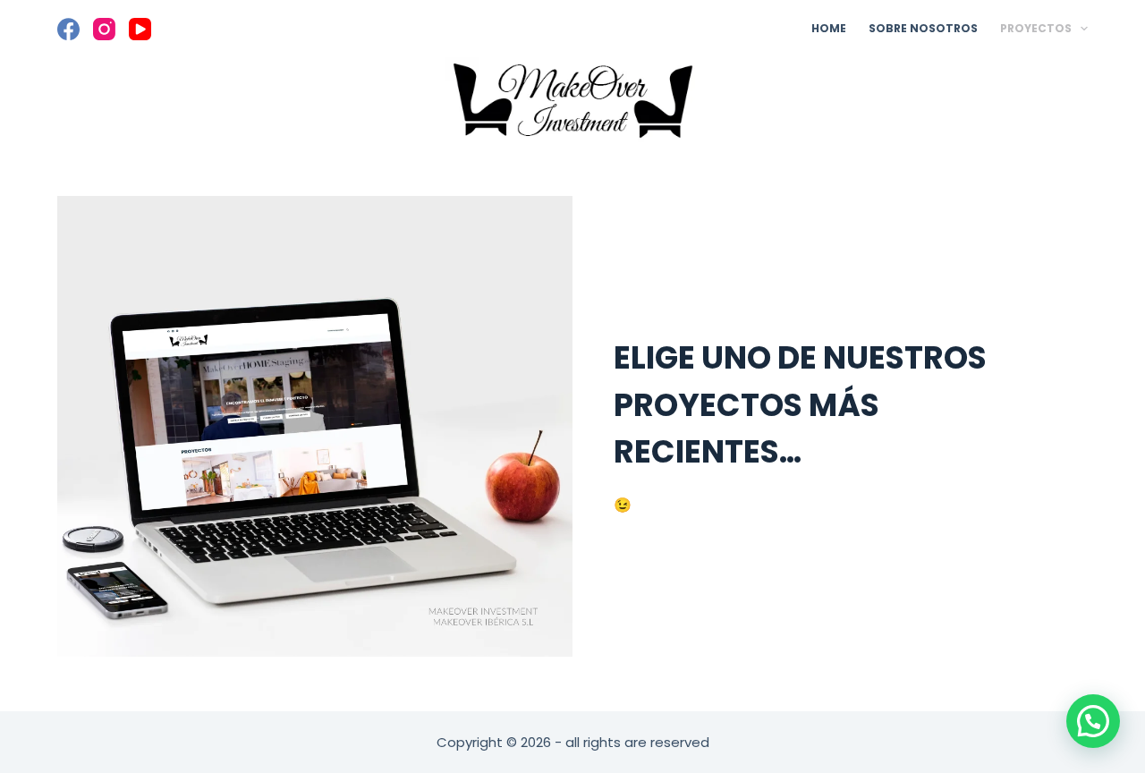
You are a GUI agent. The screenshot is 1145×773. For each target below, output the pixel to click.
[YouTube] (140, 29)
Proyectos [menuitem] (1036, 28)
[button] (1093, 721)
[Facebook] (68, 29)
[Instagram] (104, 29)
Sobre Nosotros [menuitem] (923, 28)
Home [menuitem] (828, 28)
